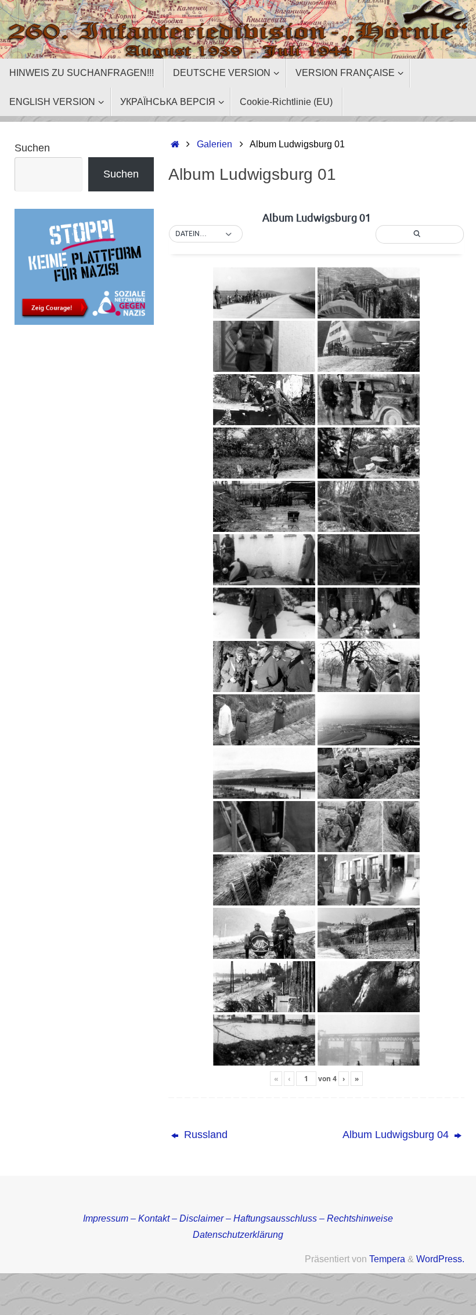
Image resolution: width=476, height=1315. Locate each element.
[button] (206, 234)
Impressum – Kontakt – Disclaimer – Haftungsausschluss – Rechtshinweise (238, 1218)
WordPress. (440, 1259)
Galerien (214, 144)
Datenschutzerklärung (238, 1234)
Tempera (387, 1259)
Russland (204, 1134)
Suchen (32, 148)
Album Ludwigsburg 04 (397, 1134)
